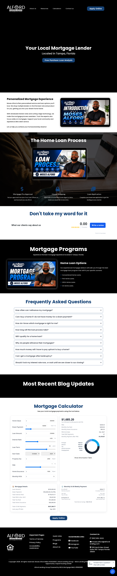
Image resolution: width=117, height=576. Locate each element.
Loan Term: (16, 447)
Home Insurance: (18, 471)
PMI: (13, 465)
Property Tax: (16, 459)
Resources (44, 9)
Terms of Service (36, 539)
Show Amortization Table (83, 458)
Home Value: (16, 421)
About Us (33, 9)
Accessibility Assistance (34, 547)
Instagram (74, 544)
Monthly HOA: (17, 476)
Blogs (55, 543)
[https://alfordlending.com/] (16, 8)
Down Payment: (17, 427)
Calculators (57, 9)
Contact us (70, 9)
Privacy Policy (35, 542)
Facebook (74, 541)
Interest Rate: (17, 440)
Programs (57, 540)
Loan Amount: (17, 433)
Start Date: (16, 454)
